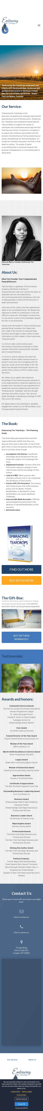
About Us (32, 1060)
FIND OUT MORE (22, 569)
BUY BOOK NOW (21, 580)
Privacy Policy (21, 1095)
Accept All (21, 1104)
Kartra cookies (27, 1091)
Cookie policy (15, 1091)
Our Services (12, 1060)
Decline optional (21, 1099)
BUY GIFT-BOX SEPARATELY (21, 637)
